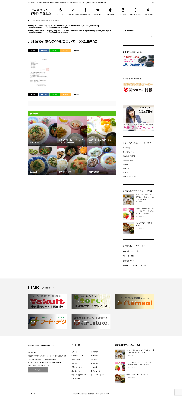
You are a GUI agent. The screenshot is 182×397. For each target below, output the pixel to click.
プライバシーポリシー (98, 375)
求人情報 (123, 14)
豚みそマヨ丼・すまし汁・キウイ (137, 374)
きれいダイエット (129, 251)
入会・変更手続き (135, 14)
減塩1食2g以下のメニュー (132, 265)
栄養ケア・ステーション (129, 176)
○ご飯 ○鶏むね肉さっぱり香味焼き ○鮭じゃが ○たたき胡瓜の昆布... (145, 197)
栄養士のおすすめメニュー (80, 375)
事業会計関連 (76, 359)
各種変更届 (126, 168)
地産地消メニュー (129, 261)
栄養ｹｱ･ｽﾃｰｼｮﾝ (98, 14)
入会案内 (125, 164)
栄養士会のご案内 (73, 14)
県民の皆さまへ (85, 14)
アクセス (38, 370)
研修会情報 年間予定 (129, 156)
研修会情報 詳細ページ (129, 160)
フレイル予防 (128, 256)
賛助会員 (125, 172)
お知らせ (60, 14)
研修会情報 (110, 14)
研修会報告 (94, 355)
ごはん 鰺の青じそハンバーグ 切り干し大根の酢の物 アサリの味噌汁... (145, 211)
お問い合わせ (148, 14)
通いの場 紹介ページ (128, 152)
